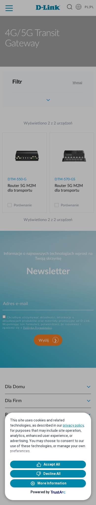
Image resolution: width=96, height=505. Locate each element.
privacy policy (73, 425)
